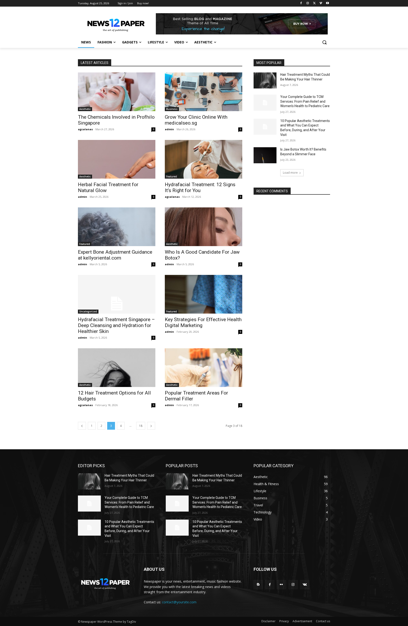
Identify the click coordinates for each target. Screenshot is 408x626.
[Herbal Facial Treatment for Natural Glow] (116, 159)
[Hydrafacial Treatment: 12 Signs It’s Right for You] (203, 159)
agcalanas (85, 129)
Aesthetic (85, 109)
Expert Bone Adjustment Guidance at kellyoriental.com (115, 255)
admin (169, 129)
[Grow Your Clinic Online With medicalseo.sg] (203, 91)
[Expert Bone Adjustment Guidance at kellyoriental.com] (116, 226)
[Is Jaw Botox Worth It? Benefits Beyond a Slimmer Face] (265, 155)
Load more (290, 173)
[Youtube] (327, 3)
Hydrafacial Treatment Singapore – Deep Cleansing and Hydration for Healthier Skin (116, 325)
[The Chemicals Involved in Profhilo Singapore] (116, 91)
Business (172, 109)
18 (140, 426)
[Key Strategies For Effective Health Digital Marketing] (203, 294)
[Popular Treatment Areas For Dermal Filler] (203, 367)
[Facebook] (301, 3)
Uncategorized (88, 311)
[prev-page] (82, 426)
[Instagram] (307, 3)
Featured (171, 176)
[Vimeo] (320, 3)
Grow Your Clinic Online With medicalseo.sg (196, 120)
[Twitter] (314, 3)
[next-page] (151, 426)
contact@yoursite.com (179, 602)
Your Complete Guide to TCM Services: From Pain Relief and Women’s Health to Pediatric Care (305, 101)
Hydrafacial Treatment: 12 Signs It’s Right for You (200, 187)
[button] (324, 42)
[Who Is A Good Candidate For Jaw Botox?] (203, 226)
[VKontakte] (304, 584)
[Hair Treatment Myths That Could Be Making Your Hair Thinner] (265, 80)
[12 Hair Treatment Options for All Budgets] (116, 367)
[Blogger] (258, 584)
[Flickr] (281, 584)
